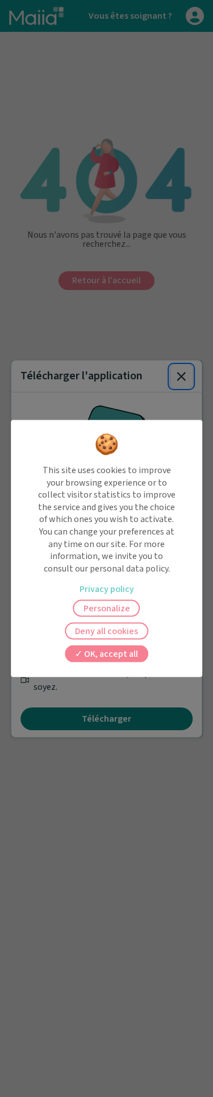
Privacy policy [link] (107, 589)
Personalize (106, 608)
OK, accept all (110, 654)
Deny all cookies (106, 631)
